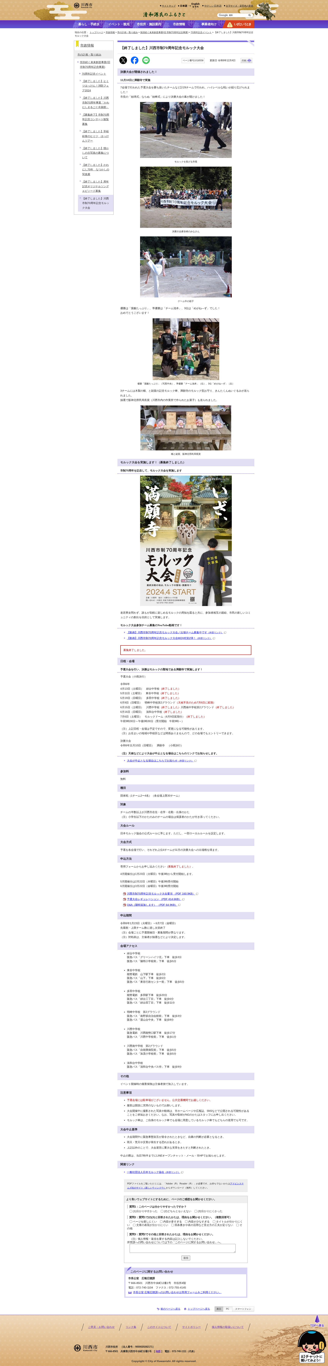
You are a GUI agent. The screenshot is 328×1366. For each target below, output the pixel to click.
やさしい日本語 (213, 5)
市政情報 (110, 32)
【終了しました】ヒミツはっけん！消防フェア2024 (95, 86)
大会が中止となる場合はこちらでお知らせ (160, 760)
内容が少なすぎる (199, 1221)
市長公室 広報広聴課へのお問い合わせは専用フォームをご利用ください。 (177, 1292)
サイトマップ (169, 6)
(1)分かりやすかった (145, 1211)
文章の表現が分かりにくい (152, 1225)
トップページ (96, 32)
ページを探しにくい (145, 1221)
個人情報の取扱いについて (228, 1327)
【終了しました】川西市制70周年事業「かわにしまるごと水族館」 (95, 102)
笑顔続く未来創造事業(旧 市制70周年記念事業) (164, 32)
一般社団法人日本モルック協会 (153, 1172)
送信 (185, 1257)
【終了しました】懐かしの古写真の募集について (95, 153)
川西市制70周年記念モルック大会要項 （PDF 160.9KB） (161, 893)
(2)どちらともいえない (177, 1211)
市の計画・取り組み (127, 32)
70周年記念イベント (201, 32)
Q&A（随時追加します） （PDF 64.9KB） (152, 904)
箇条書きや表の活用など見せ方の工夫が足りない (204, 1225)
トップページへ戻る (199, 1308)
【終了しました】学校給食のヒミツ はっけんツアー (95, 136)
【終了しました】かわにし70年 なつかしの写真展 (95, 170)
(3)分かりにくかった (210, 1211)
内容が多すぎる (172, 1221)
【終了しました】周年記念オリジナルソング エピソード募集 (95, 186)
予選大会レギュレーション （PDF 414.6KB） (154, 899)
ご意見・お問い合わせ (101, 1327)
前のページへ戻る (170, 1308)
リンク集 (131, 1327)
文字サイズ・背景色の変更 (239, 6)
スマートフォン (243, 1309)
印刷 (244, 60)
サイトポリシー (191, 1327)
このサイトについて (159, 1327)
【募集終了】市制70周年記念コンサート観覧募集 (95, 119)
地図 (158, 1351)
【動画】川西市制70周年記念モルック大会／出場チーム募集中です (175, 632)
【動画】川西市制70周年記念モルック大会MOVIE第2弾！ (169, 638)
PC (227, 1309)
